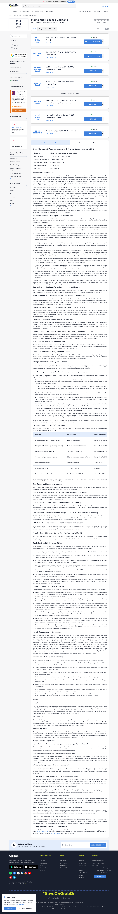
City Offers (63, 861)
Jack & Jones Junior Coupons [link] (15, 169)
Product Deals (44, 868)
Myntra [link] (12, 190)
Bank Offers (63, 865)
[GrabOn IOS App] (31, 867)
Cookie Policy (19, 904)
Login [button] (106, 6)
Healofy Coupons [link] (15, 162)
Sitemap (81, 875)
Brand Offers (63, 863)
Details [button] (50, 43)
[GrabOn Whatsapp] (10, 874)
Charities (42, 870)
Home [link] (10, 15)
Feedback (81, 877)
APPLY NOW (19, 110)
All (34, 29)
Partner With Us (83, 873)
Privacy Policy (82, 863)
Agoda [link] (12, 203)
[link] (14, 874)
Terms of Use (82, 865)
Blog (41, 865)
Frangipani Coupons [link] (15, 165)
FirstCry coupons (55, 833)
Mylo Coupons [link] (14, 158)
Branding (81, 868)
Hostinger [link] (13, 187)
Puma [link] (11, 200)
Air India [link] (12, 197)
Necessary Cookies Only (26, 908)
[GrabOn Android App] (16, 867)
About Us (81, 861)
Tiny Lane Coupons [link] (15, 176)
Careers (81, 870)
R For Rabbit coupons (42, 831)
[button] (107, 29)
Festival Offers (64, 868)
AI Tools (42, 861)
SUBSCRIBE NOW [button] (97, 845)
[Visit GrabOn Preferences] (18, 55)
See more (13, 179)
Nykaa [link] (12, 194)
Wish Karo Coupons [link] (15, 173)
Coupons (43, 29)
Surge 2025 (43, 863)
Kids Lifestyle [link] (17, 15)
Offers (52, 29)
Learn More (28, 884)
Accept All (10, 908)
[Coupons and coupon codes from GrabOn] (14, 6)
